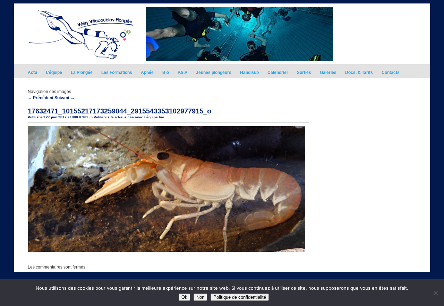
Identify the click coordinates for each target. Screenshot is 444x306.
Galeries (328, 72)
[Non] (435, 292)
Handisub (249, 72)
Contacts (391, 72)
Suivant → (64, 97)
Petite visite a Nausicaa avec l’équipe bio (129, 117)
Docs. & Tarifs (359, 72)
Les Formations (116, 72)
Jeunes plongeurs (213, 72)
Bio (165, 72)
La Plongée (82, 72)
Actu (32, 72)
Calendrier (277, 72)
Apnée (147, 72)
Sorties (304, 72)
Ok (184, 297)
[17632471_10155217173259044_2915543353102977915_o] (166, 250)
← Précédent (40, 97)
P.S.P (182, 72)
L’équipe (54, 72)
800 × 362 (80, 117)
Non (200, 297)
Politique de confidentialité (239, 297)
